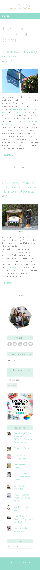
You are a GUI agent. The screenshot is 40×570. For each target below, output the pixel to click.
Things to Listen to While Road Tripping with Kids (22, 498)
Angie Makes (27, 562)
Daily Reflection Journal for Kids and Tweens (22, 477)
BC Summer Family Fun (23, 448)
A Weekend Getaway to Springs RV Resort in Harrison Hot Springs (19, 187)
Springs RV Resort (14, 267)
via (22, 231)
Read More (8, 155)
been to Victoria (19, 112)
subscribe (12, 385)
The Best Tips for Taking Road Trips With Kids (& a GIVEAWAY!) (23, 519)
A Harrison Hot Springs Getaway (19, 54)
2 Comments (20, 167)
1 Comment (20, 295)
